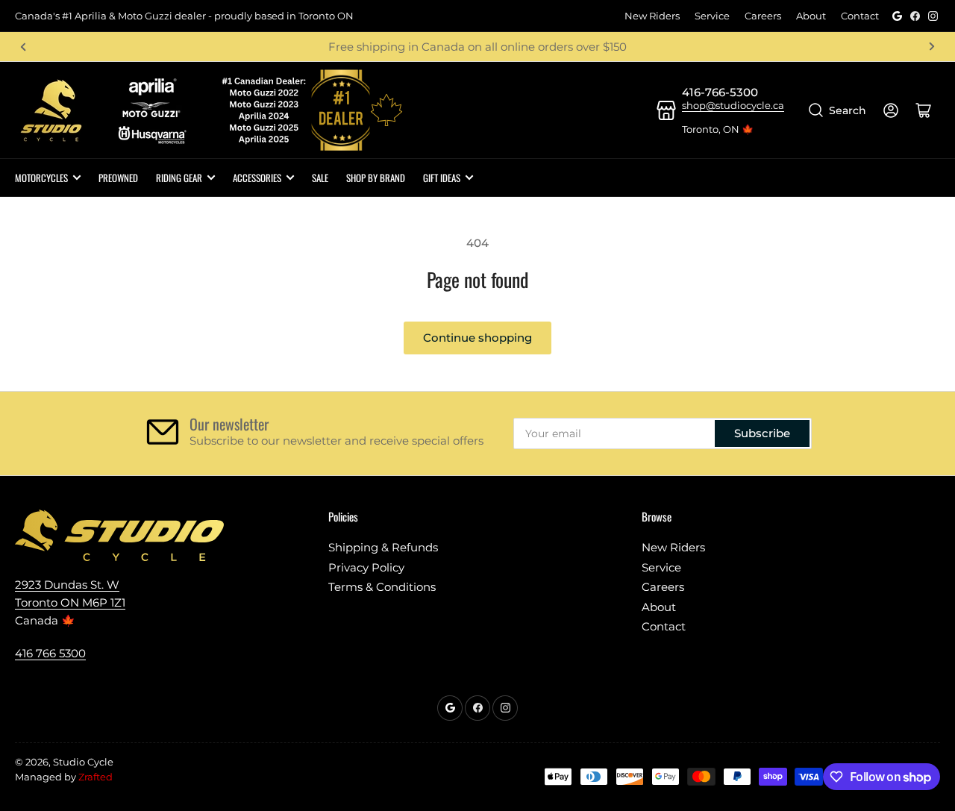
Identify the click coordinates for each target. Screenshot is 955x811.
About (811, 16)
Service (712, 16)
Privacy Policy (366, 567)
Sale (320, 177)
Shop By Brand (375, 177)
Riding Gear (179, 177)
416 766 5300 (50, 653)
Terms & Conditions (382, 587)
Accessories (257, 177)
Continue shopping (477, 338)
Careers (763, 16)
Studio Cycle (83, 762)
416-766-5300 (720, 92)
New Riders (652, 16)
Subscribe (762, 433)
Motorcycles (41, 177)
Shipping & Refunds (383, 547)
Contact (860, 16)
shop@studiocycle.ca (733, 105)
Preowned (118, 177)
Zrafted (95, 777)
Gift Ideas (441, 177)
